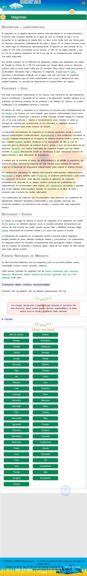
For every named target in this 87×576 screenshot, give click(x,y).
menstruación (56, 185)
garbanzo (6, 274)
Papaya (45, 424)
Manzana (16, 364)
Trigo (16, 370)
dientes (8, 113)
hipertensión (7, 175)
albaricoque (17, 274)
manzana (73, 271)
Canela (16, 352)
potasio (16, 151)
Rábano (16, 382)
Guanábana (45, 466)
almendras (58, 271)
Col (45, 460)
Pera (16, 460)
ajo (69, 274)
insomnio (43, 175)
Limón (45, 376)
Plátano (45, 364)
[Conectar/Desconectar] (22, 2)
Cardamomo (45, 442)
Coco (16, 454)
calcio (72, 72)
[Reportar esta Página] (38, 2)
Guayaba (45, 454)
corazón (5, 138)
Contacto (43, 572)
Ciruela (45, 448)
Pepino (45, 334)
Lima (16, 466)
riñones (12, 224)
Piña (16, 412)
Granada (45, 436)
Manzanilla (16, 418)
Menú (83, 3)
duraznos (6, 277)
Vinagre (16, 484)
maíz (64, 274)
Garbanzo (45, 346)
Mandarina (16, 436)
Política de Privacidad (23, 569)
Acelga (16, 358)
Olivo (45, 418)
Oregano (45, 430)
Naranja (45, 352)
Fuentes (8, 319)
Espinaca (16, 430)
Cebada (45, 370)
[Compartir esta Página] (27, 2)
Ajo (16, 376)
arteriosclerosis (47, 135)
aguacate (56, 274)
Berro (45, 394)
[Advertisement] (43, 509)
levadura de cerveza (41, 274)
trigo (66, 271)
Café (16, 388)
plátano (27, 274)
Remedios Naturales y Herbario (21, 7)
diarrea (5, 230)
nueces (48, 271)
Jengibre (16, 478)
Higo (45, 472)
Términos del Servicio (72, 567)
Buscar (66, 10)
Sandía (45, 412)
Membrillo (16, 406)
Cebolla (16, 346)
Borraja (16, 340)
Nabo (45, 406)
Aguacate (16, 424)
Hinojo (45, 358)
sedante (18, 142)
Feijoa (16, 448)
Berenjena (45, 340)
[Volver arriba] (66, 491)
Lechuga (16, 394)
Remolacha (45, 478)
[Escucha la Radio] (33, 2)
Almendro (16, 400)
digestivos (15, 148)
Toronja (16, 472)
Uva (45, 382)
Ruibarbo (45, 388)
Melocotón (16, 442)
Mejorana (45, 400)
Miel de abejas (16, 334)
